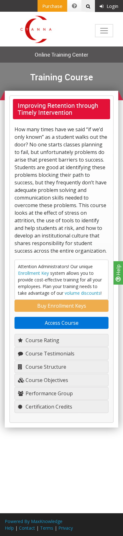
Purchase (52, 6)
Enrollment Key (33, 273)
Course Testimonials (49, 353)
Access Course (62, 322)
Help (118, 270)
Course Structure (45, 366)
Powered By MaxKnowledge (33, 521)
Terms (46, 528)
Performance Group (48, 393)
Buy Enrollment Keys (61, 305)
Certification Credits (48, 406)
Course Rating (41, 340)
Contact (27, 528)
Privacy (65, 528)
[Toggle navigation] (104, 30)
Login (112, 6)
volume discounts (83, 293)
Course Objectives (46, 380)
